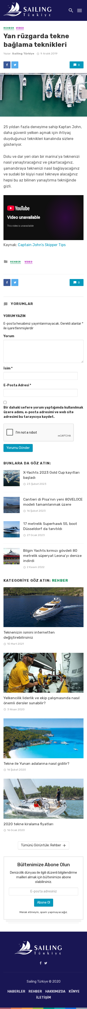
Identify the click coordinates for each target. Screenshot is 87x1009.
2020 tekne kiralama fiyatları (28, 824)
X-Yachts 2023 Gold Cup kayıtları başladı (51, 475)
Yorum (8, 336)
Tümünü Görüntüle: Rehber (41, 845)
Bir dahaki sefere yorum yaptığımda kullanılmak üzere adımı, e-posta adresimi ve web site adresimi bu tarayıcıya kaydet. (43, 412)
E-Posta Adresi (17, 385)
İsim (8, 368)
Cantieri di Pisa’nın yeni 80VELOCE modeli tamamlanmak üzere (53, 502)
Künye (74, 991)
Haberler (16, 991)
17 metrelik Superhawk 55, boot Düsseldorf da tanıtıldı (50, 526)
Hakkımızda (55, 991)
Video (20, 28)
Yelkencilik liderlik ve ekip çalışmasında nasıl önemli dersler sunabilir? (41, 700)
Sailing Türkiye (23, 53)
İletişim (43, 997)
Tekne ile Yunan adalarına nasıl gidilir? (36, 763)
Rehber (8, 28)
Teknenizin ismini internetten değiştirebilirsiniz (29, 635)
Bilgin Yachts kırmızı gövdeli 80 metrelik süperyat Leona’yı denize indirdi (52, 555)
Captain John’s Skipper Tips (42, 245)
